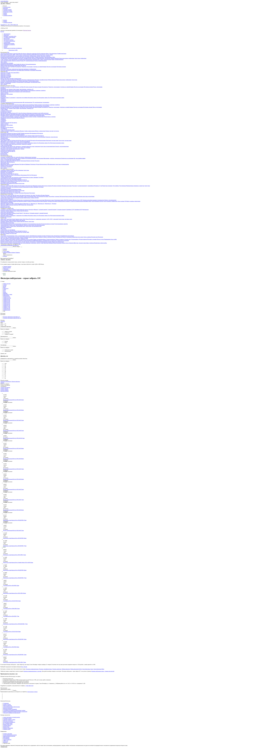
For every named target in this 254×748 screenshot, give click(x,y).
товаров (2, 382)
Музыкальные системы (27, 177)
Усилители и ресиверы (6, 188)
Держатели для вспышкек (54, 86)
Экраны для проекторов (6, 176)
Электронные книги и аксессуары (8, 226)
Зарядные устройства (45, 56)
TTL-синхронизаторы (37, 102)
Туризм (21, 237)
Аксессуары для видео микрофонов (22, 141)
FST (13, 104)
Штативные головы (19, 114)
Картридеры (39, 54)
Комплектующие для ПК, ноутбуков (9, 200)
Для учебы (32, 195)
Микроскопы (3, 164)
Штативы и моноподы (6, 114)
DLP (28, 175)
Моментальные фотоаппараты (7, 65)
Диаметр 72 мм (6, 306)
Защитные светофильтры (13, 58)
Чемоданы (46, 242)
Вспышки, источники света (10, 36)
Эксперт (5, 13)
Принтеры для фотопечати (12, 69)
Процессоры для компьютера (23, 200)
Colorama (11, 115)
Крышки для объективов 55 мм (19, 82)
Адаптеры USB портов (60, 196)
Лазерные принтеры (13, 204)
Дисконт (5, 14)
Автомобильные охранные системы (38, 235)
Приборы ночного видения (7, 165)
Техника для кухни (12, 241)
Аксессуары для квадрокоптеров (47, 146)
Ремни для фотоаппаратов (57, 59)
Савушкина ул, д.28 (5, 24)
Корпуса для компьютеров (110, 200)
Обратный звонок (27, 30)
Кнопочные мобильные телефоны (8, 213)
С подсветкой (6, 159)
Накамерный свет (5, 67)
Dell (13, 195)
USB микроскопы (51, 164)
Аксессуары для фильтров (80, 58)
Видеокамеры (4, 133)
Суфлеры (22, 148)
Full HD (19, 133)
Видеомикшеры (16, 148)
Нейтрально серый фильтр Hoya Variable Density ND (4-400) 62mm (18, 562)
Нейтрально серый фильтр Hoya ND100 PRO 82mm (14, 538)
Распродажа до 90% (13, 50)
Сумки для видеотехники (6, 145)
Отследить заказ (6, 7)
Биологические (43, 164)
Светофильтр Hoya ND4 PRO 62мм (11, 585)
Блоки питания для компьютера (97, 200)
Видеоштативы (28, 136)
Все (8, 52)
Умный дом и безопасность (58, 241)
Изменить (8, 3)
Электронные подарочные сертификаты (13, 48)
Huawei (11, 210)
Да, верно (3, 3)
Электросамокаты (19, 225)
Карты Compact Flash (24, 54)
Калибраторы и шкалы (6, 111)
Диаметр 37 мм (6, 296)
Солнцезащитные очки (17, 242)
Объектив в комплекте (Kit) (33, 53)
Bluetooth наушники (37, 185)
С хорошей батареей (43, 213)
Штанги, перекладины (40, 131)
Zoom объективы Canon (87, 669)
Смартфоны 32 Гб (70, 209)
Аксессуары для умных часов (65, 219)
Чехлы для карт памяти (47, 54)
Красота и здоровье (5, 240)
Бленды (2, 78)
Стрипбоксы (3, 100)
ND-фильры (19, 79)
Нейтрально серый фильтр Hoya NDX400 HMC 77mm (15, 623)
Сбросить (3, 321)
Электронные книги (20, 226)
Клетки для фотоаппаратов (40, 60)
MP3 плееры (3, 228)
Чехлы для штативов (46, 114)
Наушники (3, 185)
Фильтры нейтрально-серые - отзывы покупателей (102, 671)
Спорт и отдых (4, 237)
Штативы (13, 114)
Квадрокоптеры (4, 146)
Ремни (54, 242)
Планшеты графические (111, 201)
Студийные (15, 192)
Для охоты (37, 160)
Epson (7, 175)
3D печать (3, 206)
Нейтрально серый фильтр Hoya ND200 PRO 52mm (14, 639)
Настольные (12, 159)
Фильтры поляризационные (38, 58)
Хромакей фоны (32, 115)
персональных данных (32, 691)
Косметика (29, 240)
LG (14, 175)
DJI (18, 140)
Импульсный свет (5, 90)
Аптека (11, 240)
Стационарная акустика (6, 177)
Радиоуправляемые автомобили (20, 223)
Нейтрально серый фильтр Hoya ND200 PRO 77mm (14, 577)
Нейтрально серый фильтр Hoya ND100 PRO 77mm (14, 545)
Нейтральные (6, 295)
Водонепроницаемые (41, 140)
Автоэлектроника (10, 235)
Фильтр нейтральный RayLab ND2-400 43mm (13, 399)
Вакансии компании (7, 708)
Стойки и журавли (5, 131)
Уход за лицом (57, 240)
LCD (30, 175)
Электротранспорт (5, 225)
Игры (54, 237)
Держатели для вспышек (27, 66)
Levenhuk (7, 160)
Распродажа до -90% (7, 11)
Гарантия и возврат (7, 10)
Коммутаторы (27, 197)
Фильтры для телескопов (38, 158)
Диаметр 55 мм (6, 301)
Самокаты (40, 237)
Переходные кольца (23, 81)
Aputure (17, 89)
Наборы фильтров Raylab (76, 669)
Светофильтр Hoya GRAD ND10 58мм (12, 631)
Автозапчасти (57, 235)
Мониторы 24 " (41, 203)
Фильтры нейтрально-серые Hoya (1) (11, 316)
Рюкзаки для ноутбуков (18, 196)
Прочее (5, 47)
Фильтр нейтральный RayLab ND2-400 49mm (13, 410)
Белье (11, 242)
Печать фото (3, 69)
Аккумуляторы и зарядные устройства (37, 90)
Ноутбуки (3, 195)
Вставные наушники (57, 185)
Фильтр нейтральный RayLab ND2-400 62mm (13, 479)
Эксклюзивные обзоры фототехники (11, 706)
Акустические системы (17, 177)
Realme (21, 209)
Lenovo (17, 195)
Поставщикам (6, 738)
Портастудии (12, 191)
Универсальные (17, 78)
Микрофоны (3, 192)
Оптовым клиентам (7, 15)
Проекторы (3, 175)
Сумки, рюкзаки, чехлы (6, 59)
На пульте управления (35, 146)
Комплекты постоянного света (16, 91)
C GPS (47, 219)
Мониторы (3, 203)
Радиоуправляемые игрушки (47, 223)
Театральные (23, 160)
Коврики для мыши (47, 201)
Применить (3, 381)
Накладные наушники (47, 185)
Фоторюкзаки (15, 59)
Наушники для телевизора (6, 172)
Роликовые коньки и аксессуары (30, 237)
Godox (15, 104)
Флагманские (86, 209)
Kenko (4, 292)
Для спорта (74, 185)
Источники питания (5, 56)
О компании (6, 703)
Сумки (42, 242)
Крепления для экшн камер (52, 140)
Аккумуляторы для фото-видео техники (31, 56)
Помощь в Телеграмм (8, 728)
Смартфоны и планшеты (9, 44)
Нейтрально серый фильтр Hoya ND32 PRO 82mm (14, 593)
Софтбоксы (3, 98)
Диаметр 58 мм (6, 302)
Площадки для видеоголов (52, 136)
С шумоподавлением (82, 185)
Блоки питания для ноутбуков (72, 196)
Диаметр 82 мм (6, 308)
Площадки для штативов (35, 114)
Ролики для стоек (49, 131)
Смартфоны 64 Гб (78, 209)
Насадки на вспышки (51, 66)
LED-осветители (26, 91)
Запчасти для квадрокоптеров (62, 146)
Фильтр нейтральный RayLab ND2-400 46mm (13, 458)
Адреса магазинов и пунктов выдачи (11, 717)
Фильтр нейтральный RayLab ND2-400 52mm (13, 420)
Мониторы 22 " (26, 203)
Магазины (5, 8)
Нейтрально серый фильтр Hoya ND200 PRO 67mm (14, 520)
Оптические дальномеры (6, 166)
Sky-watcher (16, 157)
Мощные (47, 195)
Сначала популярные (5, 387)
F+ (22, 213)
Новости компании (7, 705)
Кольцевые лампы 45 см (44, 97)
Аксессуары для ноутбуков (7, 196)
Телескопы (3, 157)
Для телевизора (122, 185)
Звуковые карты (86, 200)
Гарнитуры (17, 181)
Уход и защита (4, 61)
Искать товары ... (17, 246)
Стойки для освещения (14, 131)
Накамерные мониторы (6, 117)
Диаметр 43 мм (6, 299)
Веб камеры (55, 201)
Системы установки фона (38, 116)
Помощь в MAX (7, 729)
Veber (13, 160)
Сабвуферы (35, 177)
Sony (18, 57)
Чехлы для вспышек (97, 86)
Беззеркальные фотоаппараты (7, 57)
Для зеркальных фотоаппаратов (25, 59)
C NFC (50, 219)
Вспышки (3, 66)
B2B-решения (6, 737)
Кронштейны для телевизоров (7, 171)
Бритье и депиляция (43, 240)
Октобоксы (3, 101)
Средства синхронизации (6, 102)
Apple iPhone (9, 209)
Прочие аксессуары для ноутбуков (86, 196)
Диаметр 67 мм (6, 305)
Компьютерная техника (9, 43)
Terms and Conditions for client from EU (11, 712)
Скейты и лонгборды (48, 237)
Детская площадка (83, 239)
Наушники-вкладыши (67, 185)
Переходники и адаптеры (49, 116)
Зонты (24, 242)
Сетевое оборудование (6, 197)
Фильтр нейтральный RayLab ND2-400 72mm (13, 469)
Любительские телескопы (30, 157)
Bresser (8, 164)
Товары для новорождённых (39, 239)
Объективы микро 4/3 (5, 77)
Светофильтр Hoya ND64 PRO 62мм (11, 608)
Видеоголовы (22, 136)
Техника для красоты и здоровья (33, 241)
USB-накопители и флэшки (7, 63)
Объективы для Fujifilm (6, 76)
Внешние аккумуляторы (6, 216)
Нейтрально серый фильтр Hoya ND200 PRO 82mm (14, 570)
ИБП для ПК (92, 201)
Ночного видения (30, 160)
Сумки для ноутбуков (28, 196)
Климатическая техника (45, 241)
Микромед (17, 164)
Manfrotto (5, 293)
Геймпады (12, 181)
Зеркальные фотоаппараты (7, 53)
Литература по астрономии (67, 158)
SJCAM (12, 140)
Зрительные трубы (5, 163)
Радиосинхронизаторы (17, 102)
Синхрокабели (46, 102)
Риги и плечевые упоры (6, 144)
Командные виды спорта (77, 237)
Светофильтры (4, 58)
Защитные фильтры (11, 79)
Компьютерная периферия (6, 201)
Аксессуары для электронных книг (34, 226)
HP (15, 195)
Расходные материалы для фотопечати (27, 69)
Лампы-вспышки (24, 90)
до (5, 325)
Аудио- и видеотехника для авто (22, 235)
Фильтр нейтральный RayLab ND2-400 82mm (13, 510)
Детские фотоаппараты (30, 64)
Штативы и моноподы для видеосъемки (10, 136)
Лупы (2, 159)
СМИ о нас (5, 740)
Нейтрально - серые (7, 294)
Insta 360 (16, 140)
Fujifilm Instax (17, 65)
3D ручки (7, 206)
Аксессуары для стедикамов (24, 147)
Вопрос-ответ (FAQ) (7, 724)
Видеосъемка (7, 38)
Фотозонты (3, 95)
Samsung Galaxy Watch (20, 219)
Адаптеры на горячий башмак (39, 66)
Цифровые (27, 164)
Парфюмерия (35, 240)
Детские (38, 164)
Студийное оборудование (9, 37)
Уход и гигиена (29, 239)
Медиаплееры (4, 173)
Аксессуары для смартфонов (7, 212)
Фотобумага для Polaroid (29, 70)
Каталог (2, 31)
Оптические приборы (8, 39)
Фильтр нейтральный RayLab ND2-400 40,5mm (13, 438)
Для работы (38, 195)
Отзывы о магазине (7, 733)
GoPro (8, 140)
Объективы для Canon (6, 72)
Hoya (4, 290)
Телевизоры (3, 170)
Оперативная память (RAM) (60, 200)
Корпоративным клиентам (9, 736)
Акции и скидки (7, 704)
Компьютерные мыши (38, 201)
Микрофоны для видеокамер (7, 141)
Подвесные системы (27, 116)
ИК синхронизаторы (27, 102)
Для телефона (116, 185)
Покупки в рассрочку (8, 720)
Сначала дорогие (4, 388)
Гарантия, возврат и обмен (9, 719)
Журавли (22, 131)
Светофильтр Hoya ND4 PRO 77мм (11, 616)
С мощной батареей (51, 209)
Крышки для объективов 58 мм (33, 82)
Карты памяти (4, 54)
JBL (13, 185)
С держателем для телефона (21, 97)
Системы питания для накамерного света (18, 135)
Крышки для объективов (6, 82)
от (5, 323)
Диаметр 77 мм (6, 307)
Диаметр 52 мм (6, 300)
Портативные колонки (16, 178)
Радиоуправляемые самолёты (61, 223)
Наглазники (9, 60)
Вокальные (26, 192)
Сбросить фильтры (15, 381)
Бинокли (2, 160)
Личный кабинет (7, 725)
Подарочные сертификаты (9, 722)
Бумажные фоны (25, 115)
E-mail (14, 690)
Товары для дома (24, 238)
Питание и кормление (21, 239)
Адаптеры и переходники (6, 110)
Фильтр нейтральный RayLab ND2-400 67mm (13, 430)
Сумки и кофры (4, 109)
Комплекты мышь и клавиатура (25, 201)
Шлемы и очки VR (6, 182)
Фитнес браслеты (4, 220)
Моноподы (27, 114)
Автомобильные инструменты (67, 235)
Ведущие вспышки (28, 86)
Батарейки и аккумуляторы (16, 56)
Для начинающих (53, 53)
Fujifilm (18, 64)
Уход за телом (51, 240)
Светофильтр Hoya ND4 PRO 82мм (11, 646)
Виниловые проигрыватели (7, 183)
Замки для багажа (90, 242)
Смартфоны (3, 209)
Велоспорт (100, 237)
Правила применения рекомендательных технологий (15, 711)
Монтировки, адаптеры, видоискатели (52, 158)
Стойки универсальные (29, 131)
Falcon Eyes (5, 288)
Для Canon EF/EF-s (15, 72)
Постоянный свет (4, 91)
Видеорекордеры (4, 154)
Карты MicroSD (32, 54)
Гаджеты (6, 45)
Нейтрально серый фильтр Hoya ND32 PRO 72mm (14, 662)
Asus (11, 195)
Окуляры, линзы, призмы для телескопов (22, 158)
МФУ (19, 204)
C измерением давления (40, 219)
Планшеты (3, 210)
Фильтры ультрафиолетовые (25, 58)
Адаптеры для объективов (6, 81)
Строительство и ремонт (14, 238)
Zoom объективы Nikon (98, 669)
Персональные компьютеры (7, 198)
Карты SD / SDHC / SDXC (13, 54)
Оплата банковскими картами (10, 734)
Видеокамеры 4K (34, 133)
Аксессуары (3, 60)
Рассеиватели (18, 66)
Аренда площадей (7, 739)
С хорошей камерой (25, 146)
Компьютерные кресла (6, 207)
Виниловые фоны (40, 115)
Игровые (43, 195)
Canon (15, 57)
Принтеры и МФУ (5, 204)
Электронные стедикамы (11, 147)
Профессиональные (61, 53)
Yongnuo (11, 89)
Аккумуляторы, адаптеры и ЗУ (26, 89)
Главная (5, 249)
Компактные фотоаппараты (7, 64)
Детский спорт (67, 239)
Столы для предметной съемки (7, 129)
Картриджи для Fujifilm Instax (17, 70)
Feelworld (13, 117)
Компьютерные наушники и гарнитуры (135, 185)
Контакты (5, 742)
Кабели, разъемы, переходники (133, 201)
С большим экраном (61, 209)
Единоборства (59, 237)
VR (1, 182)
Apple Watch (9, 219)
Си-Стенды (56, 131)
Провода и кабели (16, 60)
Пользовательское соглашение (10, 709)
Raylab (10, 104)
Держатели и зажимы (26, 144)
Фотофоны (3, 115)
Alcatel (17, 213)
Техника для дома (21, 241)
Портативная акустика (6, 178)
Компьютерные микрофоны (82, 201)
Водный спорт (94, 237)
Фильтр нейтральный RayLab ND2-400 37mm (13, 530)
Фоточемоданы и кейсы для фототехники (42, 59)
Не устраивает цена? (8, 723)
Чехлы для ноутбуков (38, 196)
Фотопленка (38, 70)
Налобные (18, 159)
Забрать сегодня (6, 283)
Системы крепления (5, 116)
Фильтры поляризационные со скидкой (32, 671)
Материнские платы (49, 200)
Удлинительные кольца (33, 81)
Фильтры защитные (56, 669)
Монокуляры (3, 162)
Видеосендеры (4, 153)
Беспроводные (29, 185)
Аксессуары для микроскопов (62, 164)
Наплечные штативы (16, 144)
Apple (7, 185)
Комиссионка (6, 726)
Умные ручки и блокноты (68, 242)
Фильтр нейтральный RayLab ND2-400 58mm (13, 448)
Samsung (8, 170)
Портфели (50, 242)
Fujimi (14, 89)
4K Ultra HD (28, 140)
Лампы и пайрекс (4, 92)
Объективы (6, 35)
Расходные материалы (6, 70)
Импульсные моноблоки (14, 90)
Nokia (20, 213)
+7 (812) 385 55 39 (14, 24)
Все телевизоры (19, 170)
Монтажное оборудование (6, 148)
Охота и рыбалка (87, 237)
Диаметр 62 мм (6, 303)
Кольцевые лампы (5, 97)
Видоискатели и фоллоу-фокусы (8, 151)
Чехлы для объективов (6, 83)
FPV (14, 146)
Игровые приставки (5, 179)
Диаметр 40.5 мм (7, 298)
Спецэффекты (4, 128)
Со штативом (12, 97)
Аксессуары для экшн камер (65, 140)
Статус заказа (6, 251)
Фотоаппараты (7, 33)
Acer (10, 175)
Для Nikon (12, 66)
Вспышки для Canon (9, 86)
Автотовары (3, 235)
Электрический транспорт (13, 237)
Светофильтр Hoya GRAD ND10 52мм (12, 600)
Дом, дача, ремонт (5, 238)
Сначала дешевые (4, 389)
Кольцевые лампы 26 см (33, 97)
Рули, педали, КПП (24, 181)
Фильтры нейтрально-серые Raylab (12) (12, 318)
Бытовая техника (4, 241)
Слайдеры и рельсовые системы (8, 150)
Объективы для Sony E (6, 75)
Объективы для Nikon (5, 73)
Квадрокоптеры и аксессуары (7, 222)
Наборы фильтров (55, 58)
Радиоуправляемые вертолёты (34, 223)
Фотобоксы (3, 88)
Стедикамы (3, 147)
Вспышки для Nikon (19, 86)
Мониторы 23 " (34, 203)
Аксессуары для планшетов (7, 214)
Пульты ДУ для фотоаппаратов (27, 60)
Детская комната (75, 239)
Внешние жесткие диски (100, 201)
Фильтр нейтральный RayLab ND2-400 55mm (13, 489)
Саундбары (40, 177)
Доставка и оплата (7, 9)
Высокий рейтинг (5, 391)
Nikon (19, 53)
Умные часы (3, 219)
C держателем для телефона (21, 142)
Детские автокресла (50, 239)
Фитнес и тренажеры (67, 237)
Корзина (5, 256)
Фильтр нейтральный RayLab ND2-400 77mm (13, 499)
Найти (14, 327)
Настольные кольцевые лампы (57, 97)
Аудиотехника (7, 42)
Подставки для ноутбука (48, 196)
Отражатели (3, 96)
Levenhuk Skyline (9, 157)
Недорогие (40, 133)
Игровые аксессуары (5, 181)
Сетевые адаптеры (34, 197)
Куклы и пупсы (100, 239)
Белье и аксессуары (5, 242)
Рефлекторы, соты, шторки (7, 94)
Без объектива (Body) (44, 53)
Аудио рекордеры (4, 152)
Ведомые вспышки (37, 86)
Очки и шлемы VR (121, 201)
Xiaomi (11, 170)
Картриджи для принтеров (27, 204)
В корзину (6, 401)
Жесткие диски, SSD (77, 200)
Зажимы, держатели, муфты (16, 116)
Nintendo (19, 179)
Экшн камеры (4, 140)
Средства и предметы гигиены (20, 240)
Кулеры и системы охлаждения (37, 200)
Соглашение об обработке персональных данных (14, 710)
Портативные (24, 175)
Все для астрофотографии (79, 158)
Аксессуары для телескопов (7, 158)
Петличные (21, 192)
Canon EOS (15, 53)
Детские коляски (12, 239)
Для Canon (7, 66)
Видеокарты (70, 200)
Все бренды (23, 53)
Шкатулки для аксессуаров (80, 242)
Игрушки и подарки (92, 239)
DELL (13, 203)
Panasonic (9, 133)
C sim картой (55, 219)
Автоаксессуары (49, 235)
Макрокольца (16, 81)
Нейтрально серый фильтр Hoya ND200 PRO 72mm (14, 654)
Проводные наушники (107, 185)
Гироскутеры (12, 225)
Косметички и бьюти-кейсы (100, 242)
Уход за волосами (65, 240)
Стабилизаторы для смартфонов (8, 229)
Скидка (5, 284)
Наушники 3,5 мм (98, 185)
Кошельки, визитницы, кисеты (33, 242)
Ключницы (59, 242)
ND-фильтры (48, 58)
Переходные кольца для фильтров (66, 58)
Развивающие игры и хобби (110, 239)
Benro (4, 287)
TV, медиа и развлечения (9, 41)
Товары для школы (59, 239)
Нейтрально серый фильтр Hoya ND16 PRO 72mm (14, 554)
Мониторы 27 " (48, 203)
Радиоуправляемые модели (7, 223)
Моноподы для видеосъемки (38, 136)
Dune (11, 173)
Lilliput (17, 117)
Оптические (33, 164)
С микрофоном (90, 185)
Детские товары (4, 239)
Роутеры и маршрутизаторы (17, 197)
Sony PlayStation (13, 179)
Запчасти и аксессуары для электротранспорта (34, 225)
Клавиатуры (15, 201)
